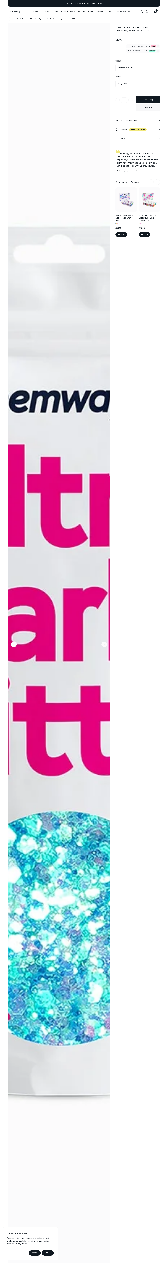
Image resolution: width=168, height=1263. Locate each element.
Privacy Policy (20, 1244)
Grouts (90, 11)
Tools (109, 11)
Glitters (46, 11)
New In (35, 11)
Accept (34, 1253)
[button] (14, 644)
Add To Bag (152, 18)
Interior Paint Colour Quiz (126, 11)
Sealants (100, 11)
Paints (55, 11)
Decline (47, 1253)
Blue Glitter (21, 19)
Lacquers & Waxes (68, 11)
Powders (81, 11)
